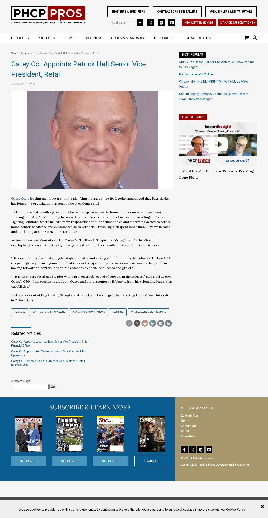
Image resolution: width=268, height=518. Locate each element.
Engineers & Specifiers (128, 11)
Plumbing (117, 312)
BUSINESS (94, 38)
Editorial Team (190, 415)
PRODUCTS (20, 38)
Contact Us (188, 426)
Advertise (187, 436)
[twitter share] (137, 323)
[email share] (160, 323)
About (185, 431)
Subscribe (28, 461)
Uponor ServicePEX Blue (196, 74)
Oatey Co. (18, 198)
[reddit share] (144, 323)
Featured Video (193, 117)
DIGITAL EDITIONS (196, 38)
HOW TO (70, 38)
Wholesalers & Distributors (231, 11)
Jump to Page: (21, 381)
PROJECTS (46, 38)
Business (25, 53)
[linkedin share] (152, 323)
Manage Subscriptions (236, 22)
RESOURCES (164, 38)
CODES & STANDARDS (128, 38)
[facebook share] (129, 323)
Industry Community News (88, 312)
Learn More (151, 461)
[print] (168, 323)
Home (14, 53)
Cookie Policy (235, 509)
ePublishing (241, 464)
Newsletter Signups (199, 22)
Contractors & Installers (177, 11)
